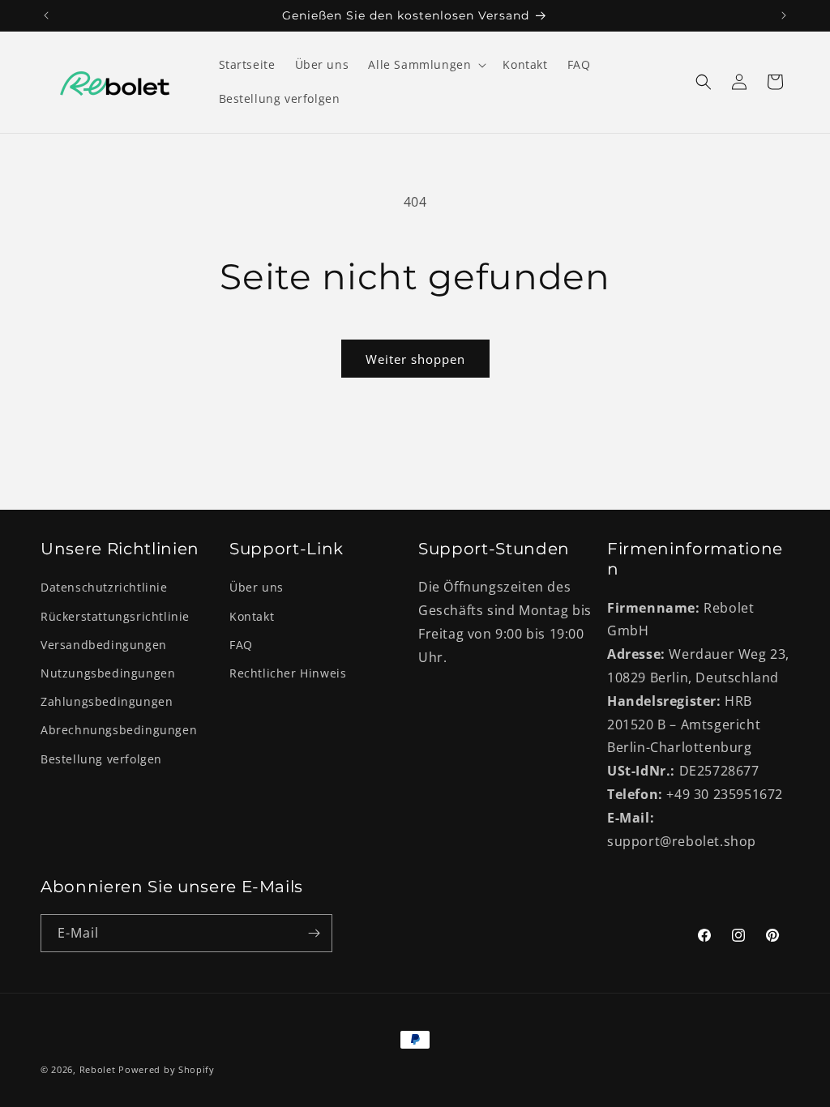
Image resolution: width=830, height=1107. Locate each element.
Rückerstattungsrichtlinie (115, 616)
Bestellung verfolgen (101, 759)
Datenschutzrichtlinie (104, 587)
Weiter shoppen (415, 359)
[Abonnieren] (314, 933)
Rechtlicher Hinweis (287, 673)
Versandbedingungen (104, 644)
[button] (425, 65)
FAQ (241, 644)
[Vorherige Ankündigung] (46, 15)
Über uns (256, 587)
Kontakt (251, 616)
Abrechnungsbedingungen (119, 729)
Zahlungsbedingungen (107, 701)
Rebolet (97, 1069)
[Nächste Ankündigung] (784, 15)
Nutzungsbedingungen (108, 673)
